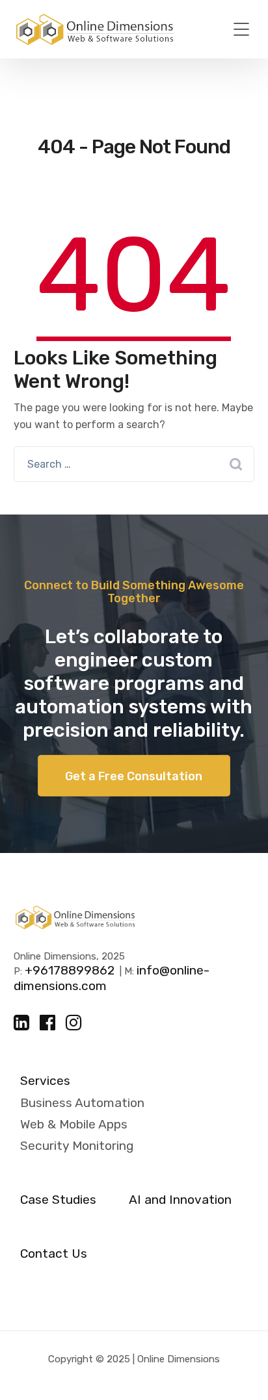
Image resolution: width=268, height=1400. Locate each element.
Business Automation (82, 1103)
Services (45, 1081)
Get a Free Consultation (133, 776)
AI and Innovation (180, 1200)
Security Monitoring (76, 1145)
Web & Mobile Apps (73, 1124)
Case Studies (58, 1200)
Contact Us (53, 1254)
